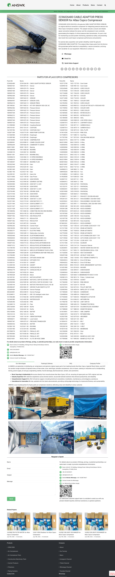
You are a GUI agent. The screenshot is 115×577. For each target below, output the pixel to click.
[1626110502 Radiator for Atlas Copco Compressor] (44, 513)
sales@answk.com (15, 352)
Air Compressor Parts (70, 11)
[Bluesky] (69, 69)
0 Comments (19, 536)
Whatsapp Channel (65, 567)
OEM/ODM (11, 547)
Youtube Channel (65, 571)
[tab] (20, 363)
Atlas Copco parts (91, 44)
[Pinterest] (92, 69)
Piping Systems (13, 571)
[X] (66, 69)
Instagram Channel (65, 559)
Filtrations (11, 567)
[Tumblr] (88, 69)
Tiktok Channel (64, 563)
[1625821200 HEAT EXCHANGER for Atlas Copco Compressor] (96, 513)
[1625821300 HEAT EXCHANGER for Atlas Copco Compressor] (70, 513)
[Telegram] (84, 69)
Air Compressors (13, 551)
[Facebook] (62, 69)
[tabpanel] (57, 410)
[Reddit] (73, 69)
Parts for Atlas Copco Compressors (57, 77)
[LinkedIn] (77, 69)
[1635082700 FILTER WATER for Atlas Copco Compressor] (18, 513)
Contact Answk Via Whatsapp (18, 358)
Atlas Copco (62, 29)
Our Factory (63, 551)
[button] (105, 5)
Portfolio (60, 11)
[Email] (99, 69)
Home (55, 11)
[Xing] (95, 69)
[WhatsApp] (80, 69)
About (61, 547)
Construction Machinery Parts (17, 559)
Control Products (13, 563)
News (61, 555)
